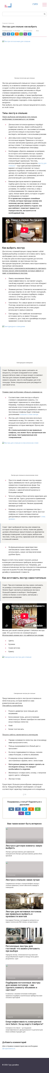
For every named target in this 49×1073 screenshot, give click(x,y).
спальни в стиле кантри (29, 414)
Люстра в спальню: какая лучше (23, 879)
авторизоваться (8, 1049)
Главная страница (8, 23)
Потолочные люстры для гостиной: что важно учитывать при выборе (23, 948)
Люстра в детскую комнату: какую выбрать (24, 846)
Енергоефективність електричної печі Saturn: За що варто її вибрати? (24, 1022)
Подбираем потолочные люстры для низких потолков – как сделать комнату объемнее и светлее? (23, 986)
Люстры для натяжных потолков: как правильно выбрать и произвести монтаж (24, 914)
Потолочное (28, 31)
